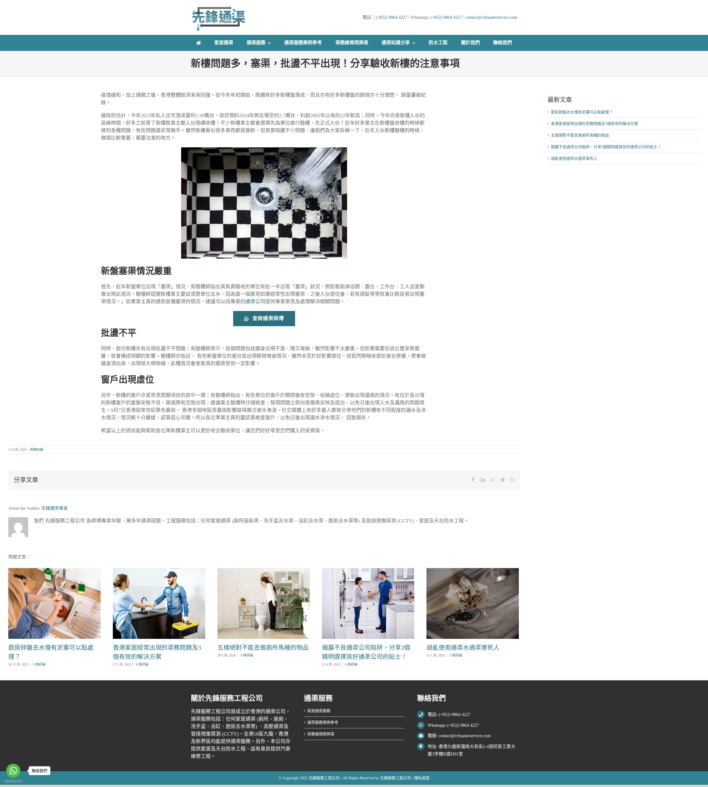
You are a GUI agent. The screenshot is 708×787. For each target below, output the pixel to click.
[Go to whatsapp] (13, 771)
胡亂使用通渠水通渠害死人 (462, 647)
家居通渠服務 (318, 711)
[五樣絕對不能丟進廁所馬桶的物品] (263, 603)
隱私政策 (422, 778)
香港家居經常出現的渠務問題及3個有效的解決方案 (594, 124)
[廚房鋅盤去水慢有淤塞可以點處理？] (54, 603)
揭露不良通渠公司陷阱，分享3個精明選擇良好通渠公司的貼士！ (606, 147)
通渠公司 (255, 301)
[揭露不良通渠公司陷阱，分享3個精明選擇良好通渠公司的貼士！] (368, 603)
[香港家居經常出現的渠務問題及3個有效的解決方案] (159, 603)
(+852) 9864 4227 (391, 17)
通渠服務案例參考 (322, 722)
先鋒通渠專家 (54, 508)
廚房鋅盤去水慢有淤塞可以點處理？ (582, 112)
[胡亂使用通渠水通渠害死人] (472, 603)
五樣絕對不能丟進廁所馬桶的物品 (263, 647)
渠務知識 (36, 450)
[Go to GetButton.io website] (13, 781)
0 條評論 (39, 664)
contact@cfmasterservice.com (491, 17)
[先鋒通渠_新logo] (218, 8)
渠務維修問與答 (320, 734)
